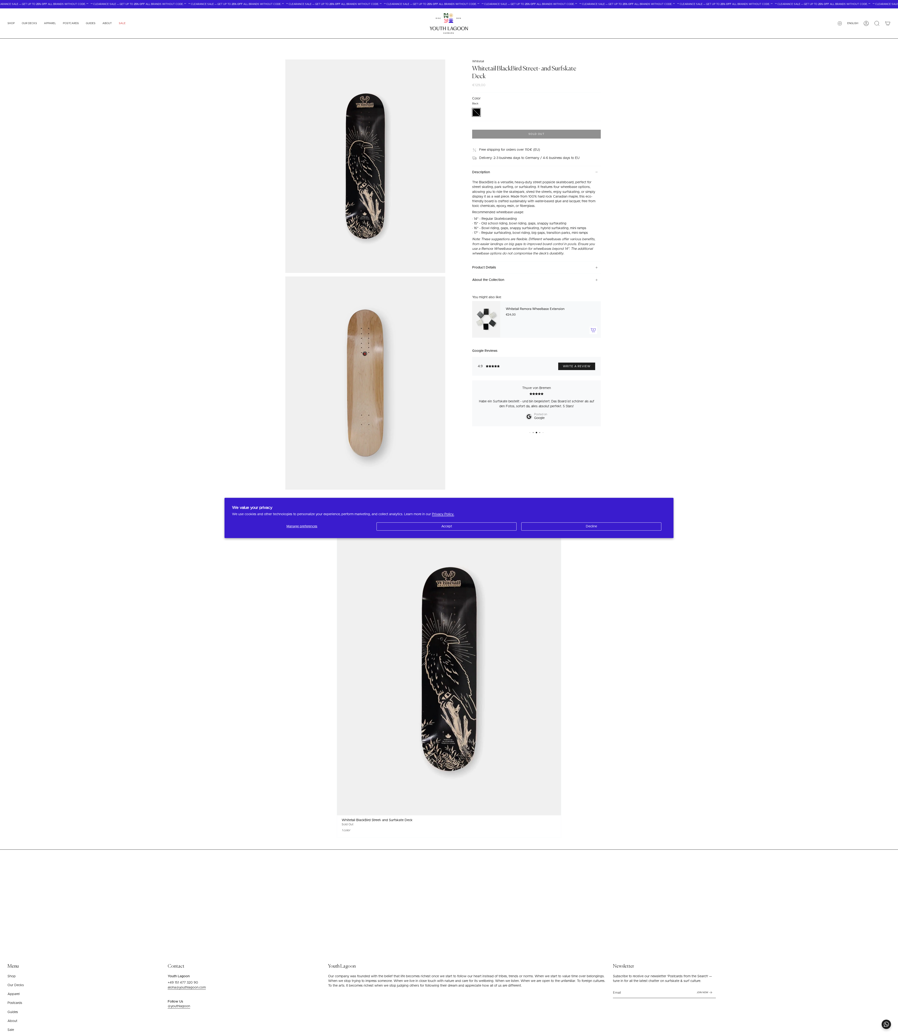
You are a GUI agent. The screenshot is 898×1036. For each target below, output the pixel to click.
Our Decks (15, 985)
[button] (11, 23)
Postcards (14, 1003)
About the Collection (488, 280)
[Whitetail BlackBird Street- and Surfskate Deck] (449, 669)
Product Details (484, 267)
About (12, 1021)
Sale (10, 1030)
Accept (446, 526)
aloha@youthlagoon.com (187, 987)
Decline (591, 526)
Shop (11, 976)
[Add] (593, 330)
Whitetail (478, 61)
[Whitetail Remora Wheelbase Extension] (486, 319)
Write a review (576, 366)
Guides (12, 1012)
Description (481, 172)
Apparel (13, 994)
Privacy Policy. (443, 514)
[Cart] (887, 23)
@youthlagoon (179, 1006)
